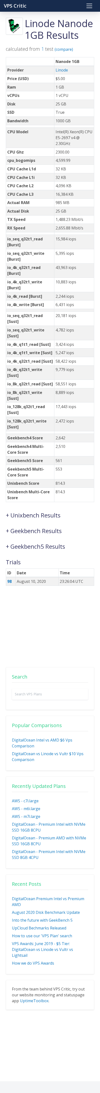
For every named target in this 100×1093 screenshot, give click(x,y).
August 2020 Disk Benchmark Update (46, 912)
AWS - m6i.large (26, 808)
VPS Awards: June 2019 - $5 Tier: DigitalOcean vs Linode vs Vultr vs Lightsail (42, 949)
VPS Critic (15, 5)
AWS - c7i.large (25, 801)
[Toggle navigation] (89, 6)
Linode (62, 70)
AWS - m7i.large (26, 816)
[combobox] (50, 694)
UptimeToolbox (34, 1000)
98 (9, 581)
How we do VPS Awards (33, 963)
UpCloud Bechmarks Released (39, 928)
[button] (50, 513)
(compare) (64, 49)
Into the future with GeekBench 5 (42, 920)
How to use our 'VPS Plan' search (42, 935)
